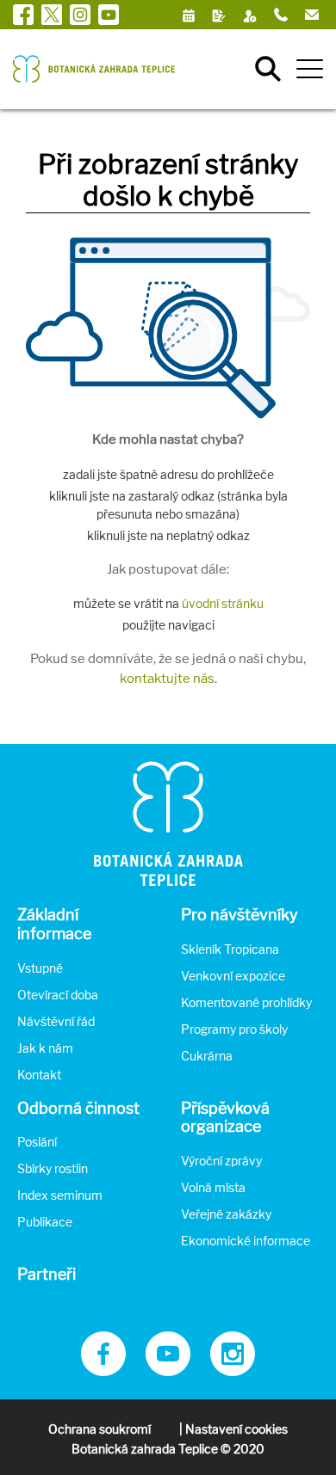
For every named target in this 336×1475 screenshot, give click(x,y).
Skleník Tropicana (230, 949)
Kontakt (39, 1074)
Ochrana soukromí (99, 1429)
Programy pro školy (234, 1029)
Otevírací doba (57, 994)
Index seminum (60, 1195)
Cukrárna (207, 1055)
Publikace (44, 1221)
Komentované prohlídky (246, 1002)
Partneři (46, 1274)
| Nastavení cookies (233, 1429)
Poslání (37, 1141)
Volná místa (213, 1187)
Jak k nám (45, 1048)
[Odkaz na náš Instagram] (233, 1371)
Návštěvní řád (56, 1021)
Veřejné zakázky (226, 1214)
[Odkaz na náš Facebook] (103, 1371)
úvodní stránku (223, 603)
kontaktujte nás (167, 678)
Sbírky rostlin (52, 1168)
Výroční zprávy (221, 1160)
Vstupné (40, 968)
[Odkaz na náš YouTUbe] (168, 1371)
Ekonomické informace (245, 1240)
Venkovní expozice (233, 975)
